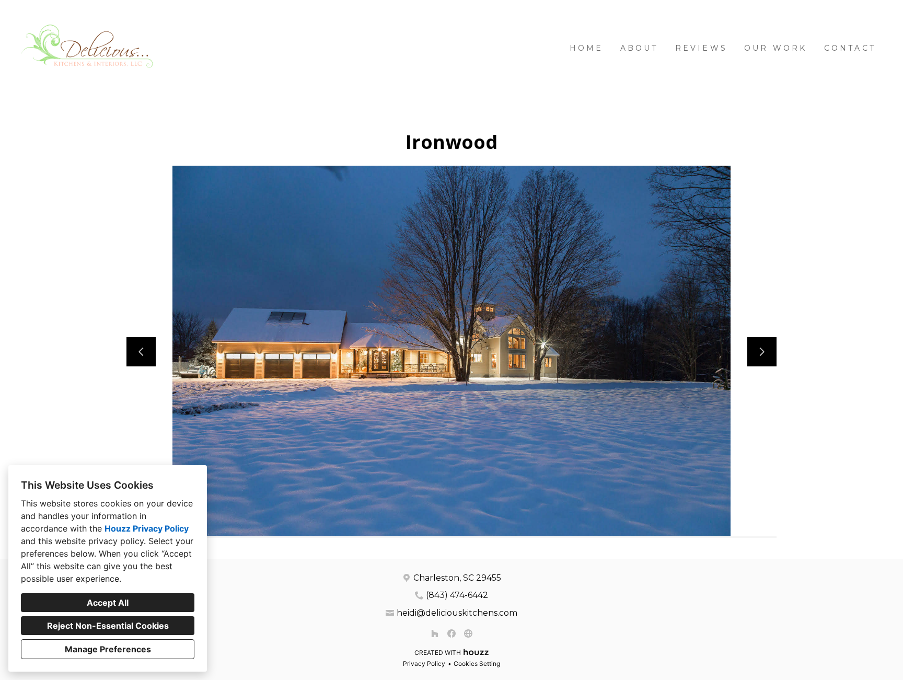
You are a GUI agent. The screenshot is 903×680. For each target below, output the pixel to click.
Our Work (775, 48)
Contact (850, 48)
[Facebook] (451, 633)
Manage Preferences (108, 649)
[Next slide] (762, 351)
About (639, 48)
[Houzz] (435, 633)
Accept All (108, 602)
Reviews (701, 48)
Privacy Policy (424, 663)
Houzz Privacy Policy (147, 528)
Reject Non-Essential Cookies (108, 625)
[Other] (468, 633)
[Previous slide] (141, 351)
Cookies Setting (477, 663)
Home (587, 48)
